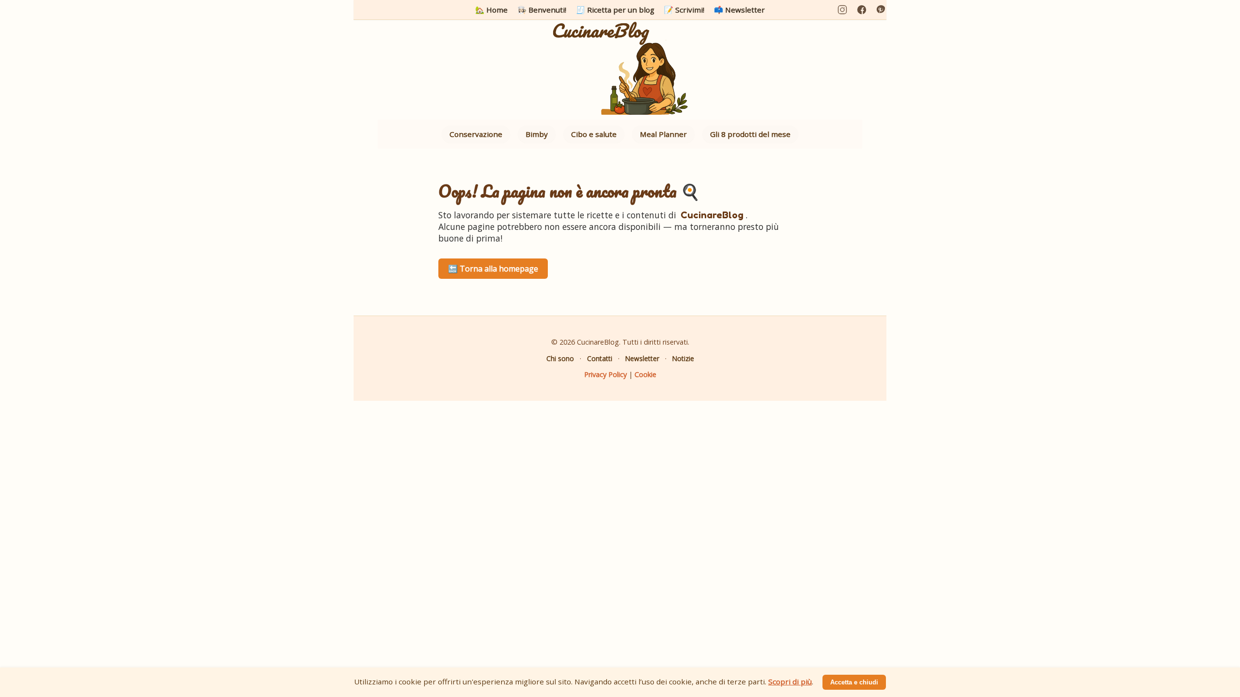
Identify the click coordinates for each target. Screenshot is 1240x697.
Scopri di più (790, 681)
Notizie (683, 358)
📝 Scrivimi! (684, 10)
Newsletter (642, 358)
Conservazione (476, 134)
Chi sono (560, 358)
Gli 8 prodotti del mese (750, 134)
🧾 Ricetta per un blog (615, 10)
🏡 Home (491, 10)
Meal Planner (663, 134)
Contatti (599, 358)
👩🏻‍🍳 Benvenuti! (541, 10)
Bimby (537, 134)
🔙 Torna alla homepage (493, 268)
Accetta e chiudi (854, 682)
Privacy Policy (605, 374)
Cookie (645, 374)
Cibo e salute (594, 134)
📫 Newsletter (739, 10)
